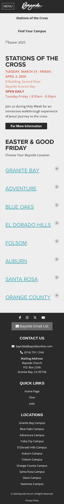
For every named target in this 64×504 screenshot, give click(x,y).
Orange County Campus (32, 465)
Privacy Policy (32, 500)
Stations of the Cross (32, 18)
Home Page (32, 391)
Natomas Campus (32, 484)
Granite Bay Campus (32, 423)
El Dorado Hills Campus (32, 447)
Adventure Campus (32, 435)
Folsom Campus (32, 459)
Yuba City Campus (32, 441)
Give (32, 397)
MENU (8, 6)
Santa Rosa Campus (32, 472)
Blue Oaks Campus (32, 429)
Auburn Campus (32, 453)
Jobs (32, 403)
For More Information (26, 126)
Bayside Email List (33, 326)
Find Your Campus (32, 31)
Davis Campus (32, 478)
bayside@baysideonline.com (34, 346)
